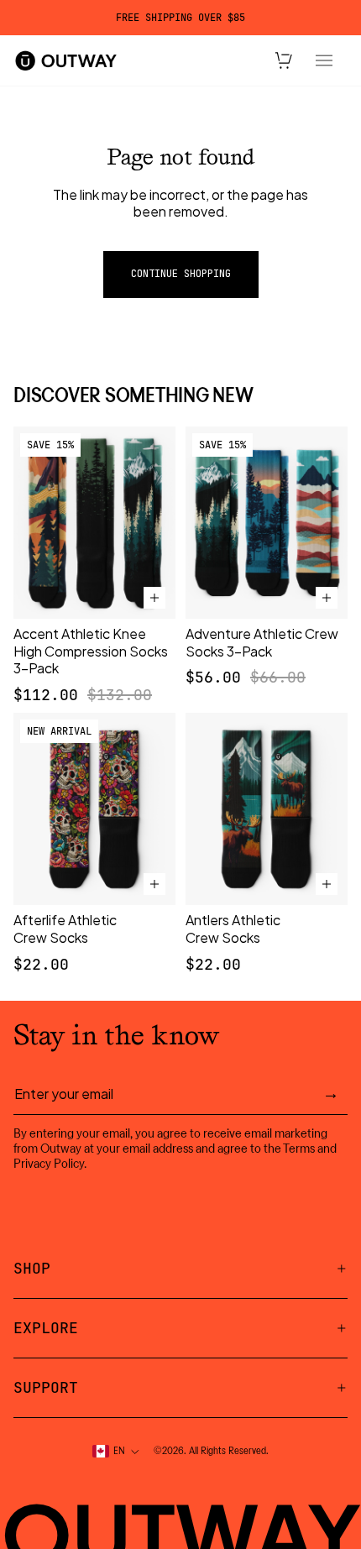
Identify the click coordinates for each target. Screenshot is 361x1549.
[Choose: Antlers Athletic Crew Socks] (326, 884)
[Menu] (324, 60)
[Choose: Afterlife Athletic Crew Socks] (154, 884)
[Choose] (154, 598)
